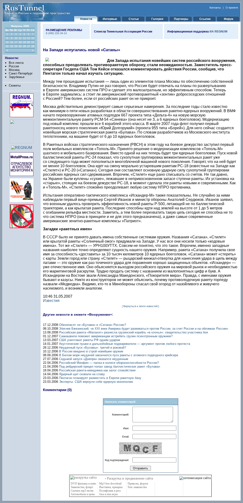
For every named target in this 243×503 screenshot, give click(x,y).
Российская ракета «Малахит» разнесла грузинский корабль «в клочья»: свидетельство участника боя (133, 332)
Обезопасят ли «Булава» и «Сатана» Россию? (92, 325)
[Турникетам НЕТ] (21, 227)
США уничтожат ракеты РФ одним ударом (89, 340)
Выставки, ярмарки (110, 487)
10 (15, 38)
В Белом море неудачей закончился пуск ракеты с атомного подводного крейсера (118, 355)
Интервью (110, 19)
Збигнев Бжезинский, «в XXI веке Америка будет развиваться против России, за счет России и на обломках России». (144, 328)
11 (20, 38)
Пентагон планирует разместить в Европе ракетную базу (100, 378)
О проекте (232, 7)
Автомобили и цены (83, 494)
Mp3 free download (110, 483)
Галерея (157, 19)
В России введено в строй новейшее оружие (91, 351)
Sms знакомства (137, 487)
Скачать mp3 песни (82, 490)
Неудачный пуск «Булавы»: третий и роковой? (92, 347)
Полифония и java (110, 490)
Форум (228, 19)
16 (11, 42)
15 (7, 42)
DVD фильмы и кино (83, 483)
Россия (14, 66)
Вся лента (16, 63)
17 (15, 42)
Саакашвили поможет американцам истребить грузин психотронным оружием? (116, 336)
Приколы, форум (138, 483)
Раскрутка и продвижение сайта (130, 478)
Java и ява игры (108, 494)
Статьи (134, 19)
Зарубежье (16, 77)
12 (24, 38)
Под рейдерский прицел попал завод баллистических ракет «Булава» (109, 366)
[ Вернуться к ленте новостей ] (140, 306)
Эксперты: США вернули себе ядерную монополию (96, 381)
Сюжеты (15, 85)
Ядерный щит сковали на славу (82, 374)
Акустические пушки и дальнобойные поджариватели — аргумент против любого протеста (124, 344)
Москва (14, 70)
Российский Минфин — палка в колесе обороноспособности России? (109, 363)
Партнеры (181, 19)
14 (32, 38)
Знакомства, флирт (82, 487)
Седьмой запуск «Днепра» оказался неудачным (93, 359)
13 (28, 38)
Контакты (215, 7)
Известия (51, 301)
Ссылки (204, 19)
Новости (86, 19)
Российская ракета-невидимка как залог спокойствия (97, 370)
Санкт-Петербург (21, 73)
